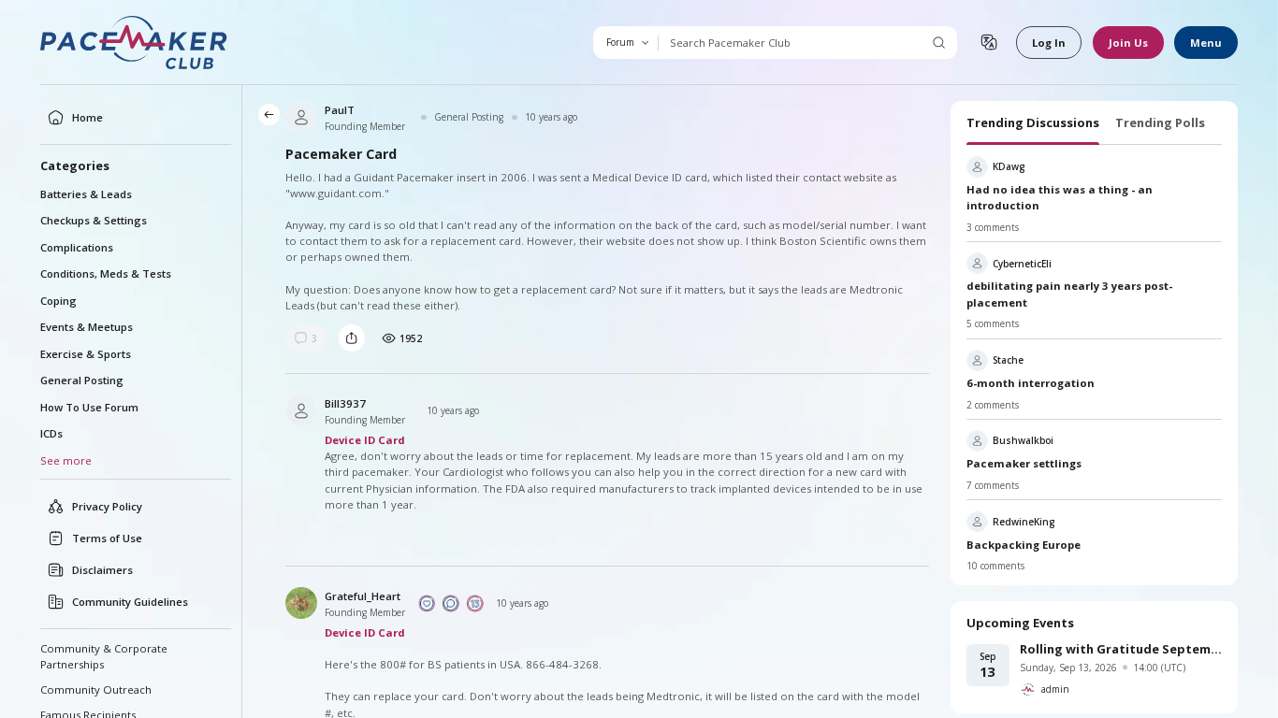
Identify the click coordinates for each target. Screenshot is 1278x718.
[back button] (269, 114)
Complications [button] (76, 247)
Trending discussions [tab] (1032, 122)
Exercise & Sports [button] (85, 354)
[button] (134, 42)
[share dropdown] (352, 337)
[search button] (938, 42)
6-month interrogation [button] (1030, 383)
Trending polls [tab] (1160, 122)
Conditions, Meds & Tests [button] (105, 273)
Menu (1206, 43)
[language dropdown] (989, 42)
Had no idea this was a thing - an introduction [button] (1059, 197)
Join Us (1128, 43)
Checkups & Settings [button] (93, 220)
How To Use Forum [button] (89, 407)
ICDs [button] (51, 433)
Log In (1049, 43)
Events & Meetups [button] (86, 327)
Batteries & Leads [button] (86, 194)
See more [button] (66, 460)
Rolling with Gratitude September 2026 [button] (1121, 648)
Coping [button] (58, 301)
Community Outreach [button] (96, 689)
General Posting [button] (81, 380)
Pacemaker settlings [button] (1024, 463)
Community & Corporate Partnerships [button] (103, 656)
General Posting (468, 116)
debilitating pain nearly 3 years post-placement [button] (1069, 294)
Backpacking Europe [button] (1023, 545)
